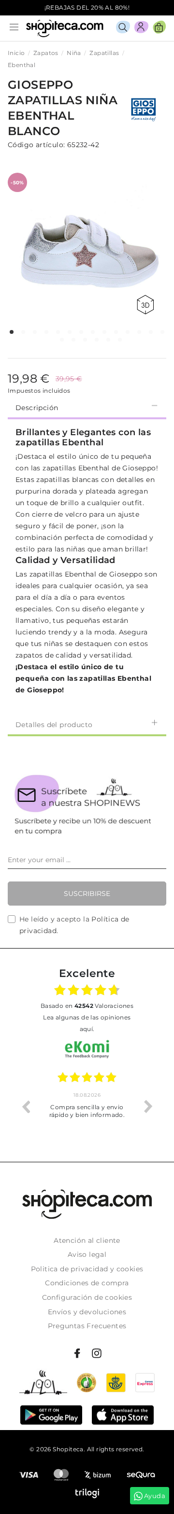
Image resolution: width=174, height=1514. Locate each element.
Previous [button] (25, 1106)
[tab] (87, 406)
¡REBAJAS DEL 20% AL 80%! (87, 7)
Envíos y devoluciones (87, 1312)
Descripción (36, 407)
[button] (12, 332)
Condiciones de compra (87, 1283)
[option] (87, 1106)
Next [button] (148, 1106)
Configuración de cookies (87, 1297)
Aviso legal (87, 1254)
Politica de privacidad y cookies (87, 1269)
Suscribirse (87, 893)
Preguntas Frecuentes (87, 1325)
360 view (147, 305)
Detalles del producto (53, 724)
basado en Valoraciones (87, 1005)
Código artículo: (36, 144)
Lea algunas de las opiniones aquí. (86, 1023)
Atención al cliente (87, 1240)
